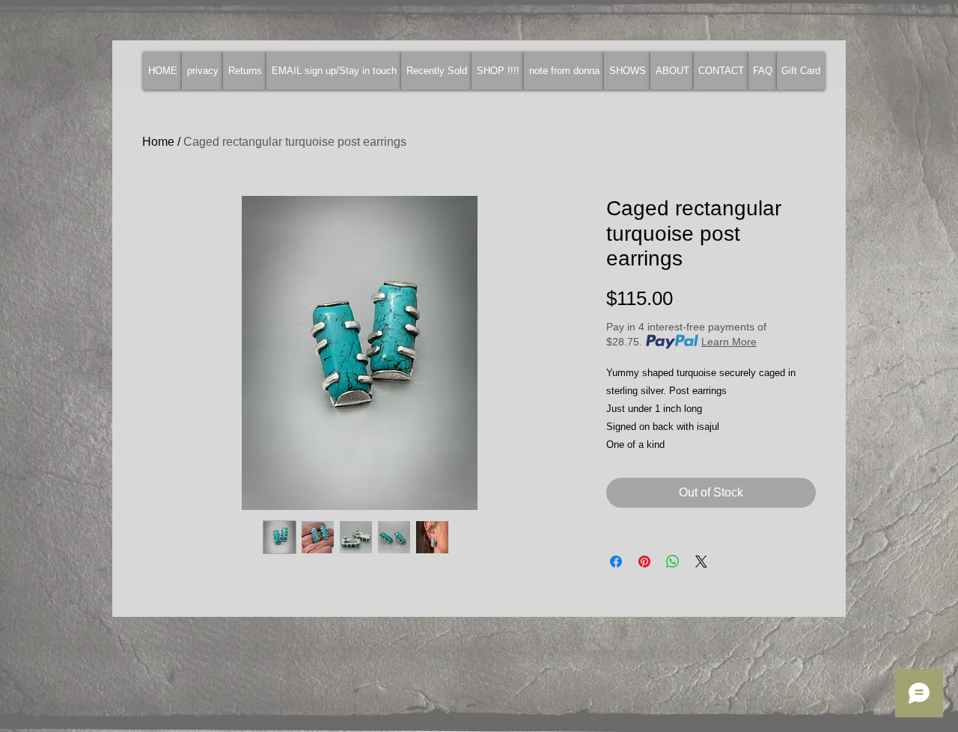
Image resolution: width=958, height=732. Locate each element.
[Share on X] (701, 561)
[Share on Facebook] (616, 561)
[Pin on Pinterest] (644, 561)
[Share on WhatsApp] (673, 561)
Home (158, 141)
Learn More (729, 342)
